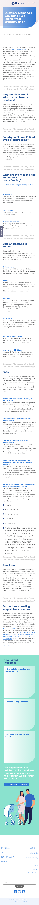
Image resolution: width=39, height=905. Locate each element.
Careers (35, 865)
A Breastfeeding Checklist (16, 702)
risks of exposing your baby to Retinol (20, 185)
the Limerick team (19, 49)
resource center (9, 628)
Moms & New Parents (5, 848)
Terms (16, 901)
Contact (35, 869)
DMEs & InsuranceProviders (32, 857)
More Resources (8, 34)
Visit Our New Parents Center (16, 784)
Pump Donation (33, 873)
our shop (6, 645)
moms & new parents (23, 34)
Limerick (15, 899)
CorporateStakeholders (34, 847)
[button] (2, 3)
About (36, 862)
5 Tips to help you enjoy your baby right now (17, 670)
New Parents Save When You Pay (7, 857)
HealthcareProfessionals (33, 852)
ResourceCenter (4, 862)
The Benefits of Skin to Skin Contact (17, 735)
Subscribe (19, 886)
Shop (3, 852)
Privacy (25, 901)
